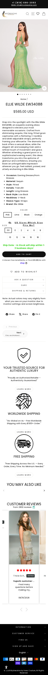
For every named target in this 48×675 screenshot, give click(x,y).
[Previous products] (3, 490)
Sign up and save (23, 646)
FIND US (23, 640)
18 (38, 237)
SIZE (22, 224)
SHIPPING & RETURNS (24, 291)
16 (31, 237)
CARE (24, 285)
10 (10, 237)
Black (27, 214)
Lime (17, 214)
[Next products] (44, 490)
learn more (24, 389)
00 (8, 230)
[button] (22, 609)
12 (17, 237)
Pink (7, 214)
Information (23, 627)
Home (23, 99)
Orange (38, 214)
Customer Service (23, 633)
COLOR (24, 210)
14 (24, 237)
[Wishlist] (38, 14)
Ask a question (24, 280)
